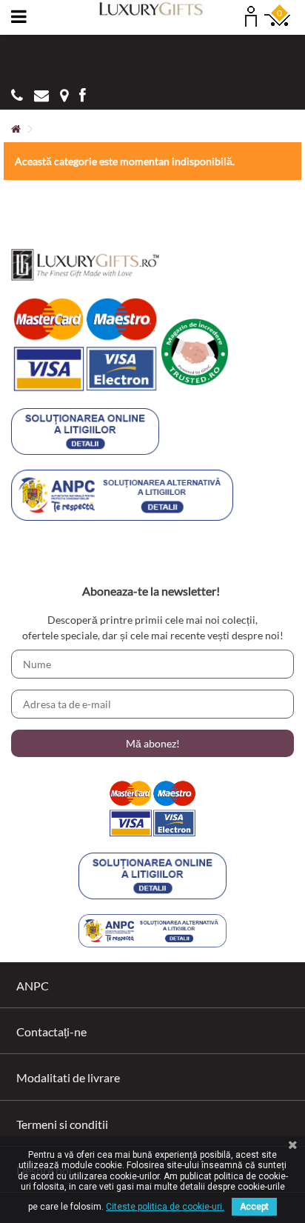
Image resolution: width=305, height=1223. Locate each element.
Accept (254, 1207)
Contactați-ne (51, 1031)
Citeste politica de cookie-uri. (165, 1207)
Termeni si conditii (62, 1124)
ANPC (32, 986)
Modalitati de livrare (68, 1077)
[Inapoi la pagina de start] (15, 129)
